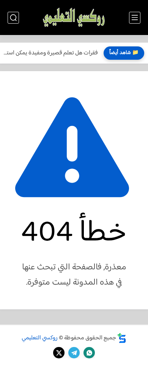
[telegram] (74, 352)
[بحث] (13, 18)
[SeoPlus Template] (121, 338)
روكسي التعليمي (40, 338)
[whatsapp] (89, 352)
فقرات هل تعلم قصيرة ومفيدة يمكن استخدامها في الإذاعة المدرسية (51, 53)
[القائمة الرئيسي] (134, 18)
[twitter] (59, 352)
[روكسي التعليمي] (74, 17)
